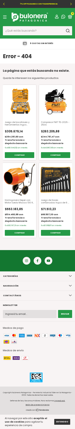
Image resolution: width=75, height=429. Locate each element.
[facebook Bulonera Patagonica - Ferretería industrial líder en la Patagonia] (37, 261)
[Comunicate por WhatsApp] (63, 17)
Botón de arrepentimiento (37, 405)
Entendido (62, 421)
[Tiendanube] (38, 410)
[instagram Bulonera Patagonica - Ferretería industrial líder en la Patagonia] (26, 261)
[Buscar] (67, 30)
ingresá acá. (59, 401)
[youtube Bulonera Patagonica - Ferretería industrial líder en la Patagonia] (48, 261)
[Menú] (5, 17)
